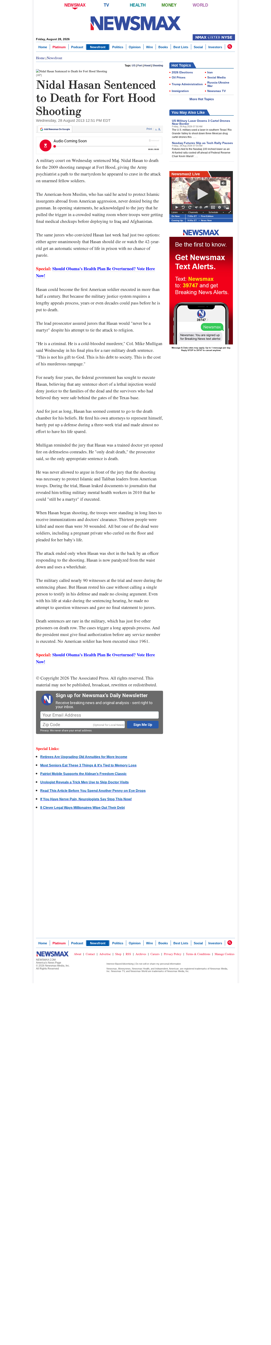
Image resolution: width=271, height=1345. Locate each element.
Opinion (135, 47)
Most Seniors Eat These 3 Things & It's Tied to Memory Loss (88, 765)
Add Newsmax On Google (57, 129)
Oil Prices (178, 77)
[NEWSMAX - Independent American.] (135, 23)
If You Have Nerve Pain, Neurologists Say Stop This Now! (86, 799)
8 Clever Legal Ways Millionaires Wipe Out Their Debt (82, 807)
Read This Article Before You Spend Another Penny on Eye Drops (93, 790)
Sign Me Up (142, 725)
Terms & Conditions (198, 954)
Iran (210, 72)
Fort (139, 65)
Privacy (44, 730)
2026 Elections (182, 72)
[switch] (196, 207)
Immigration (180, 91)
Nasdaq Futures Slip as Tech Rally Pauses (202, 143)
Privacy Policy (172, 954)
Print (149, 129)
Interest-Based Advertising (120, 963)
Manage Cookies (224, 954)
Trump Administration (187, 84)
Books (163, 47)
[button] (229, 46)
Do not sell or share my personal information (158, 963)
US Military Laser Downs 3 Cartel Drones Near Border (201, 122)
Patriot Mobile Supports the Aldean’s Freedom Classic (83, 774)
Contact (90, 954)
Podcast (77, 47)
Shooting (157, 65)
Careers (155, 954)
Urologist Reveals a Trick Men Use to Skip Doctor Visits (84, 782)
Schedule (213, 212)
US (134, 65)
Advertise (105, 954)
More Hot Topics (201, 99)
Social (198, 47)
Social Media (216, 77)
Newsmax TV (216, 91)
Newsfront (97, 47)
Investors (215, 47)
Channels (193, 212)
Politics (117, 47)
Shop (118, 954)
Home (42, 47)
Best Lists (180, 47)
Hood (147, 65)
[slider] (201, 207)
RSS (128, 954)
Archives (141, 954)
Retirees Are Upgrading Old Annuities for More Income (83, 757)
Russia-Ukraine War (218, 84)
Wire (149, 47)
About (77, 954)
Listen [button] (174, 212)
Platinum (59, 47)
